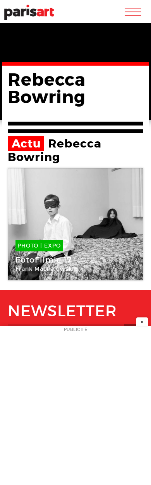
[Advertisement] (75, 407)
